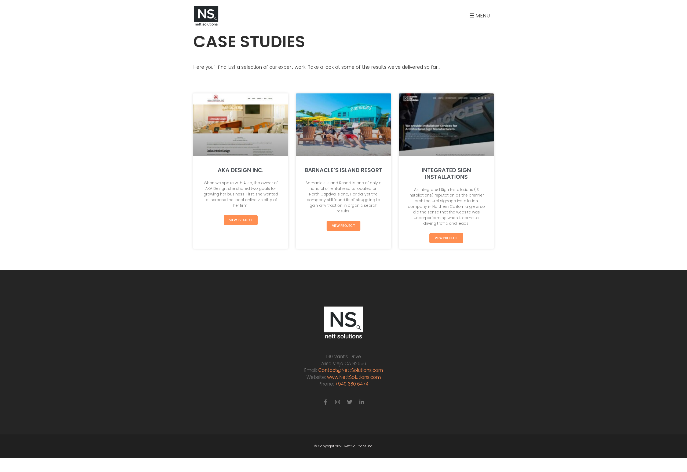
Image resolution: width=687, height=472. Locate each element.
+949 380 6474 (351, 384)
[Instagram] (337, 402)
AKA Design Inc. (241, 170)
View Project (240, 220)
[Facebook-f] (325, 402)
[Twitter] (349, 402)
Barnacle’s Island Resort (343, 170)
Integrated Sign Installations (446, 173)
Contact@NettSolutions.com (350, 370)
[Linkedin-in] (361, 402)
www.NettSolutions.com (354, 377)
